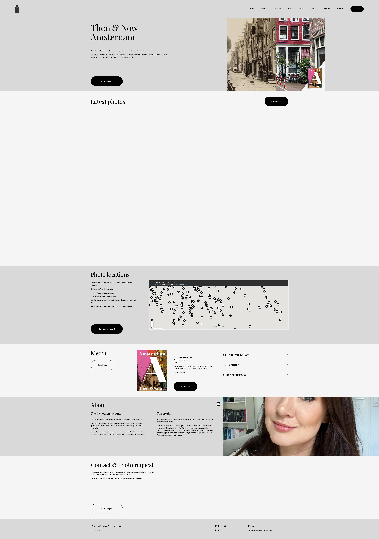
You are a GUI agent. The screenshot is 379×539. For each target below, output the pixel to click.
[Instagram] (216, 530)
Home (252, 9)
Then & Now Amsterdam (99, 423)
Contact (340, 9)
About (313, 9)
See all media (102, 365)
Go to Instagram (106, 81)
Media (302, 9)
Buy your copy (185, 386)
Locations (277, 9)
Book (290, 9)
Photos (263, 9)
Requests (326, 9)
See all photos (276, 101)
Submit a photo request (107, 329)
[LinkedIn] (219, 530)
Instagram (357, 9)
